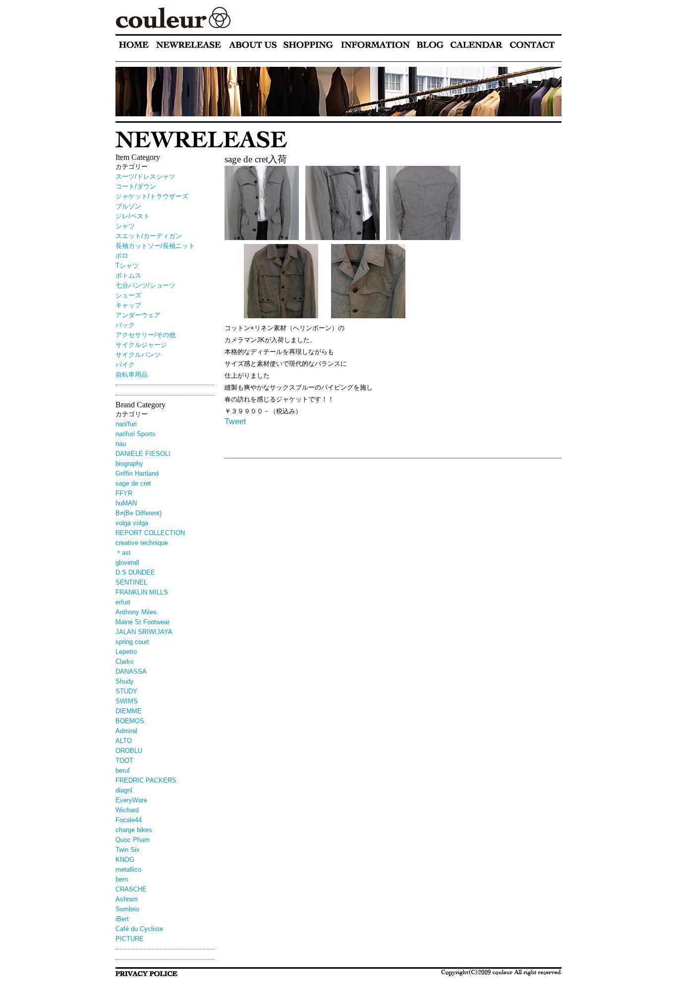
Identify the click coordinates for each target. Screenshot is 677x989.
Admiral (126, 731)
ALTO (123, 740)
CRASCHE (131, 889)
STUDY (126, 691)
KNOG (124, 859)
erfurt (122, 602)
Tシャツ (127, 265)
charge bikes (133, 830)
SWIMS (126, 701)
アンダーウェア (138, 315)
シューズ (128, 295)
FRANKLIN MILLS (141, 592)
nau (120, 443)
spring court (132, 641)
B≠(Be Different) (138, 513)
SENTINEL (131, 582)
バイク (125, 364)
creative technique (141, 542)
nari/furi (126, 424)
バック (125, 325)
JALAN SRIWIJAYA (143, 632)
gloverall (127, 562)
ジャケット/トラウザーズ (151, 196)
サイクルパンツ (138, 354)
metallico (128, 869)
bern (121, 879)
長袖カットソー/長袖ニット (155, 245)
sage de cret (133, 483)
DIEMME (128, 711)
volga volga (131, 523)
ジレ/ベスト (132, 216)
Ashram (126, 899)
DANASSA (131, 671)
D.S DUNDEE (135, 572)
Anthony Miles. (137, 612)
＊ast (123, 552)
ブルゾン (128, 206)
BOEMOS (129, 721)
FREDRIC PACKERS (145, 780)
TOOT (124, 760)
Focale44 (128, 820)
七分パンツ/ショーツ (145, 285)
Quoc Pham (132, 839)
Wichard (127, 810)
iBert (125, 919)
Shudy (124, 681)
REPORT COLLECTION (150, 533)
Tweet (235, 421)
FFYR (123, 493)
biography (129, 463)
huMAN (126, 503)
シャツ (125, 226)
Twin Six (127, 849)
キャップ (128, 305)
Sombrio (127, 909)
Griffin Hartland (137, 473)
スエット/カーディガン (148, 236)
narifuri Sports (135, 434)
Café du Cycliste (139, 929)
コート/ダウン (135, 186)
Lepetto (126, 651)
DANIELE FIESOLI (142, 453)
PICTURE (129, 938)
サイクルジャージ (141, 344)
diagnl (123, 790)
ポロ (121, 255)
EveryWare (131, 800)
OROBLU (128, 750)
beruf (122, 770)
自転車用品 (131, 374)
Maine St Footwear (142, 622)
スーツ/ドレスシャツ (145, 176)
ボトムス (128, 275)
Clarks (124, 661)
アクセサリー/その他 (145, 335)
